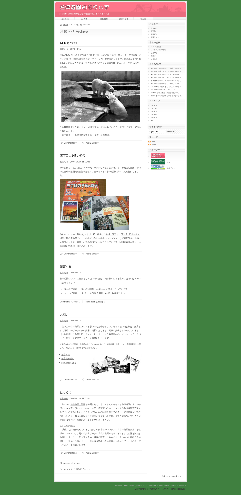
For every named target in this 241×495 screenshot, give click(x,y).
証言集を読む (67, 358)
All (152, 120)
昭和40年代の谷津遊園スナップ (79, 59)
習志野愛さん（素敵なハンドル (166, 83)
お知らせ (64, 49)
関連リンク (124, 19)
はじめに (65, 19)
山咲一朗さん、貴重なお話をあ (166, 68)
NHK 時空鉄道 (69, 43)
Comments (69, 143)
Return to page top (170, 476)
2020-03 (154, 114)
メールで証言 (70, 293)
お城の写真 (111, 234)
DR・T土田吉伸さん (130, 234)
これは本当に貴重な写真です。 (165, 93)
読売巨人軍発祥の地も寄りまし (166, 80)
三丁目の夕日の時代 (72, 155)
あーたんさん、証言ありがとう (166, 87)
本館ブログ (170, 168)
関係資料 (104, 19)
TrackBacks (90, 143)
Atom (154, 144)
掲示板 (143, 19)
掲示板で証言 (70, 289)
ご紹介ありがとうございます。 (167, 96)
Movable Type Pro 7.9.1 (136, 485)
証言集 (84, 19)
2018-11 (154, 117)
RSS (153, 141)
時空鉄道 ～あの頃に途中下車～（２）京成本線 (85, 135)
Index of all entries (71, 463)
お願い (64, 314)
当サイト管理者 (75, 348)
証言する (65, 266)
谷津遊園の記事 (77, 404)
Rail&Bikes (100, 289)
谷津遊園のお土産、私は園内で (166, 74)
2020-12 (154, 111)
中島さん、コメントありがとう (166, 77)
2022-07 (154, 108)
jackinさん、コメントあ (163, 90)
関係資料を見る (68, 362)
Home (65, 24)
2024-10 (154, 105)
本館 (167, 162)
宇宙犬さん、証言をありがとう (166, 71)
